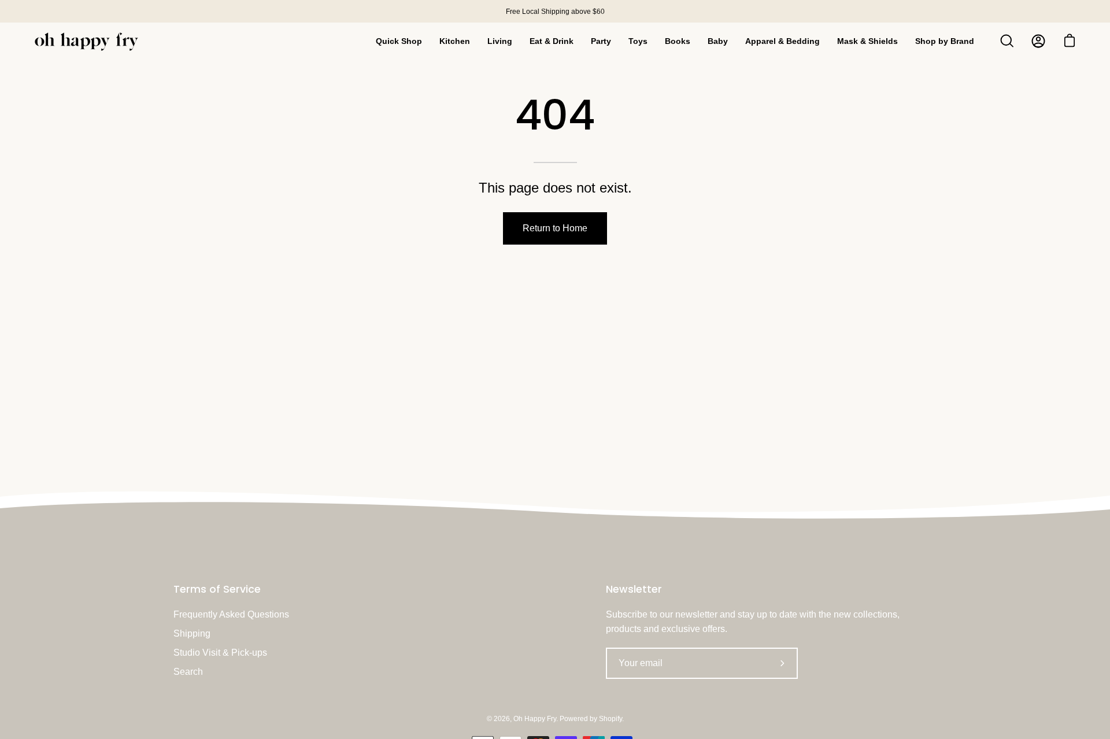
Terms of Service (217, 589)
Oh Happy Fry (534, 719)
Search (188, 672)
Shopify (610, 719)
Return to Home (555, 228)
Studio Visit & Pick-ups (220, 652)
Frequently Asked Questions (231, 614)
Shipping (191, 633)
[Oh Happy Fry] (87, 41)
